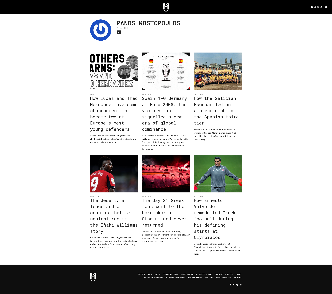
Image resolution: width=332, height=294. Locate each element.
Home (238, 274)
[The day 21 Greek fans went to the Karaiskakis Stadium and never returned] (166, 173)
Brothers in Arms (204, 274)
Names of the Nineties (175, 278)
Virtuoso (238, 278)
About (157, 274)
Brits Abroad (187, 274)
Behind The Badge (171, 274)
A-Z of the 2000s (145, 274)
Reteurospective (223, 278)
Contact (219, 274)
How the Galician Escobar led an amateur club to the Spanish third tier (216, 110)
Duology (229, 274)
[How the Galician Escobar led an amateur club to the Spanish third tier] (218, 71)
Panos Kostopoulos (148, 23)
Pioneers (209, 278)
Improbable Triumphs (153, 278)
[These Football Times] (166, 7)
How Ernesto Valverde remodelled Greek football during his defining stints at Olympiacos (215, 218)
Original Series (195, 278)
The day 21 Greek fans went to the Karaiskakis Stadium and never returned (164, 212)
